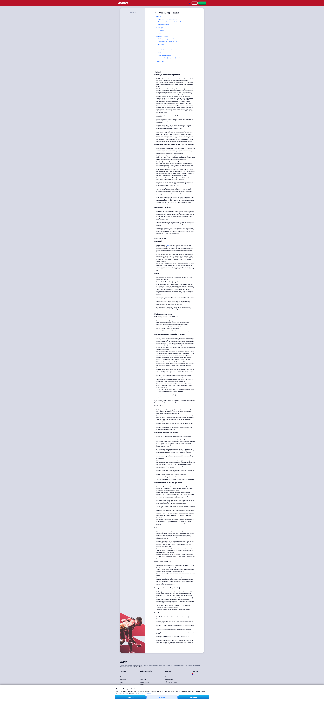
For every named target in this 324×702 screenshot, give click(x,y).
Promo (177, 3)
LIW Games (157, 3)
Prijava (194, 3)
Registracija (202, 3)
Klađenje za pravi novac (162, 36)
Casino (165, 3)
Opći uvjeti (159, 16)
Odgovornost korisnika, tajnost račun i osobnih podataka (172, 22)
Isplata (159, 52)
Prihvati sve (130, 697)
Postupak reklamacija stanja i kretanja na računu (169, 58)
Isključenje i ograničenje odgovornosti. (167, 19)
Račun (159, 33)
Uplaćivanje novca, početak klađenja (167, 39)
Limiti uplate (161, 44)
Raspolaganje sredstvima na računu (167, 47)
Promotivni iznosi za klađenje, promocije (168, 50)
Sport (145, 3)
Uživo (150, 3)
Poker (171, 3)
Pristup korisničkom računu (164, 55)
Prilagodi (162, 697)
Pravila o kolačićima (145, 693)
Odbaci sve (193, 697)
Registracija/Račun (161, 28)
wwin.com (185, 152)
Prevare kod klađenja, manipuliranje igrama (168, 41)
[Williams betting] (123, 3)
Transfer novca (160, 61)
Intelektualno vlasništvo (163, 24)
